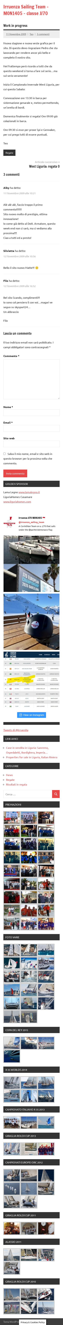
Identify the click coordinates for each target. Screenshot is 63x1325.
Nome (8, 407)
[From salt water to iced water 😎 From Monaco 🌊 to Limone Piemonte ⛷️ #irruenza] (31, 622)
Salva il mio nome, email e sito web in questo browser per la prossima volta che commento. (27, 458)
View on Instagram (33, 714)
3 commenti (43, 33)
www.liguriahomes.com (17, 501)
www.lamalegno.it (29, 492)
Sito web (9, 438)
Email (8, 422)
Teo (31, 33)
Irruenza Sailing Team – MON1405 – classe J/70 (26, 10)
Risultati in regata (16, 784)
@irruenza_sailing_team (31, 522)
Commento (11, 356)
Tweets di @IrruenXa (15, 730)
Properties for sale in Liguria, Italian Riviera (31, 757)
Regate (9, 152)
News (9, 775)
